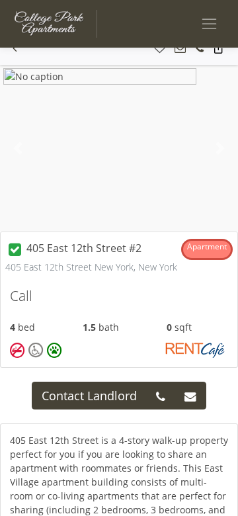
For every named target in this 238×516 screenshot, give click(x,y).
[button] (14, 48)
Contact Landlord (89, 396)
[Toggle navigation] (209, 23)
